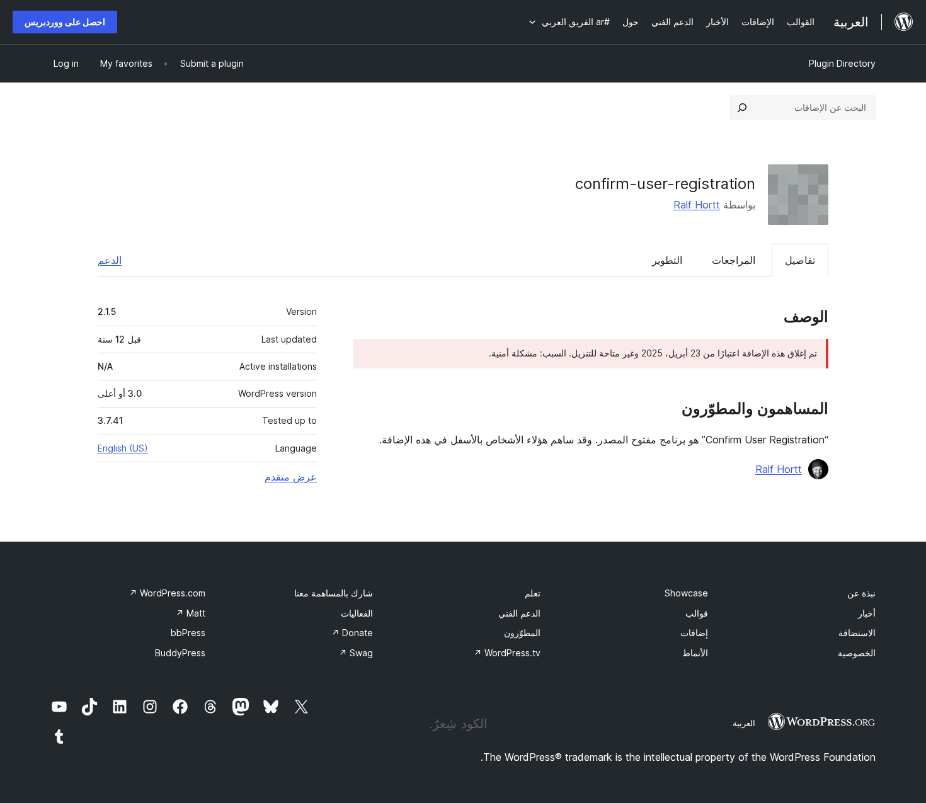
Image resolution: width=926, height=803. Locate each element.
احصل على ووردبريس (65, 21)
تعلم (532, 593)
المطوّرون (522, 632)
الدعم (110, 260)
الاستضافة (857, 632)
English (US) (123, 448)
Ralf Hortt (696, 204)
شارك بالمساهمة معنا (333, 593)
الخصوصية (857, 652)
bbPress (188, 632)
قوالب (696, 613)
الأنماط (695, 652)
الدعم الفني (519, 613)
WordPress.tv (507, 652)
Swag (356, 652)
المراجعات (733, 260)
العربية (744, 723)
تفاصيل (800, 260)
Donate (352, 632)
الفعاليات (357, 613)
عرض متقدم (291, 476)
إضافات (694, 632)
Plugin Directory (842, 63)
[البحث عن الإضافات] (742, 107)
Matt (190, 613)
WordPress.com (167, 593)
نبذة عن (861, 593)
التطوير (667, 260)
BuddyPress (180, 652)
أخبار (867, 613)
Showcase (686, 593)
